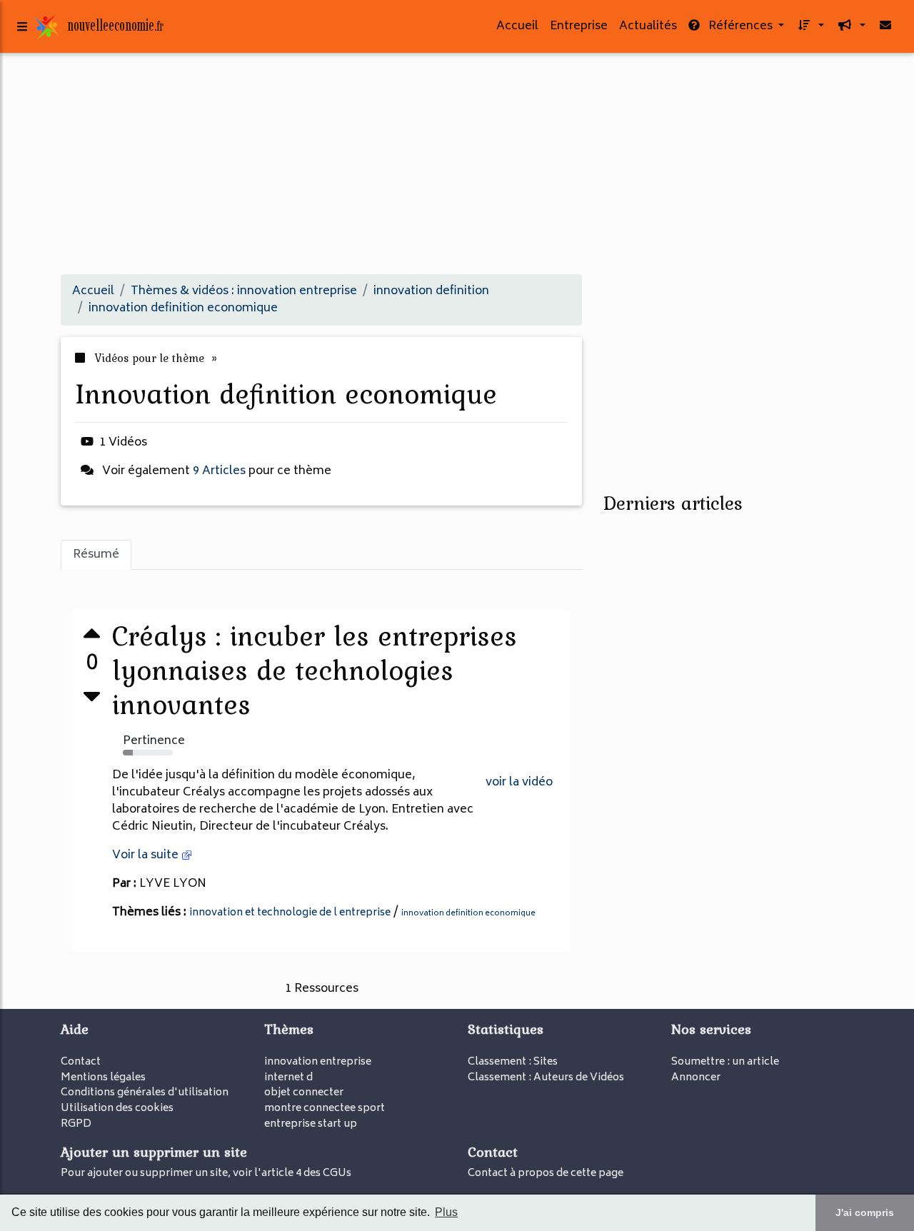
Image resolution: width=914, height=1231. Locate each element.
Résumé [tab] (96, 555)
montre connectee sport (324, 1108)
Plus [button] (446, 1212)
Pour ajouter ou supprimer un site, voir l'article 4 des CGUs (206, 1173)
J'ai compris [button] (864, 1212)
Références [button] (740, 26)
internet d (288, 1078)
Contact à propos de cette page (545, 1173)
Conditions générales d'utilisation (144, 1093)
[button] (810, 26)
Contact (81, 1062)
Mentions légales (103, 1078)
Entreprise (579, 26)
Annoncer (695, 1078)
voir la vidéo (519, 783)
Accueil (517, 26)
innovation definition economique (468, 913)
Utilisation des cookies (117, 1108)
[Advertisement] (457, 163)
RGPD (76, 1124)
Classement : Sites (513, 1062)
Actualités (648, 26)
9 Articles (219, 471)
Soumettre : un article (725, 1062)
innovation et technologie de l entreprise (290, 913)
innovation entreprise (317, 1062)
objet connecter (303, 1093)
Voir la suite (146, 855)
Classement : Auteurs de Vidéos (546, 1078)
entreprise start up (310, 1124)
